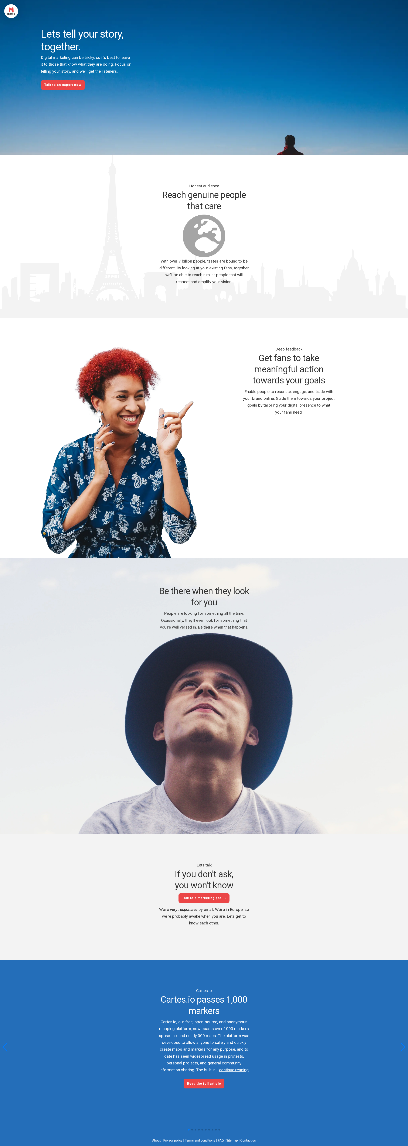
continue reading (234, 1069)
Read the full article (204, 1083)
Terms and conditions (200, 1140)
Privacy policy (172, 1140)
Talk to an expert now (62, 85)
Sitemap (232, 1140)
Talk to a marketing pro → (204, 898)
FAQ (221, 1140)
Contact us (248, 1140)
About (156, 1140)
